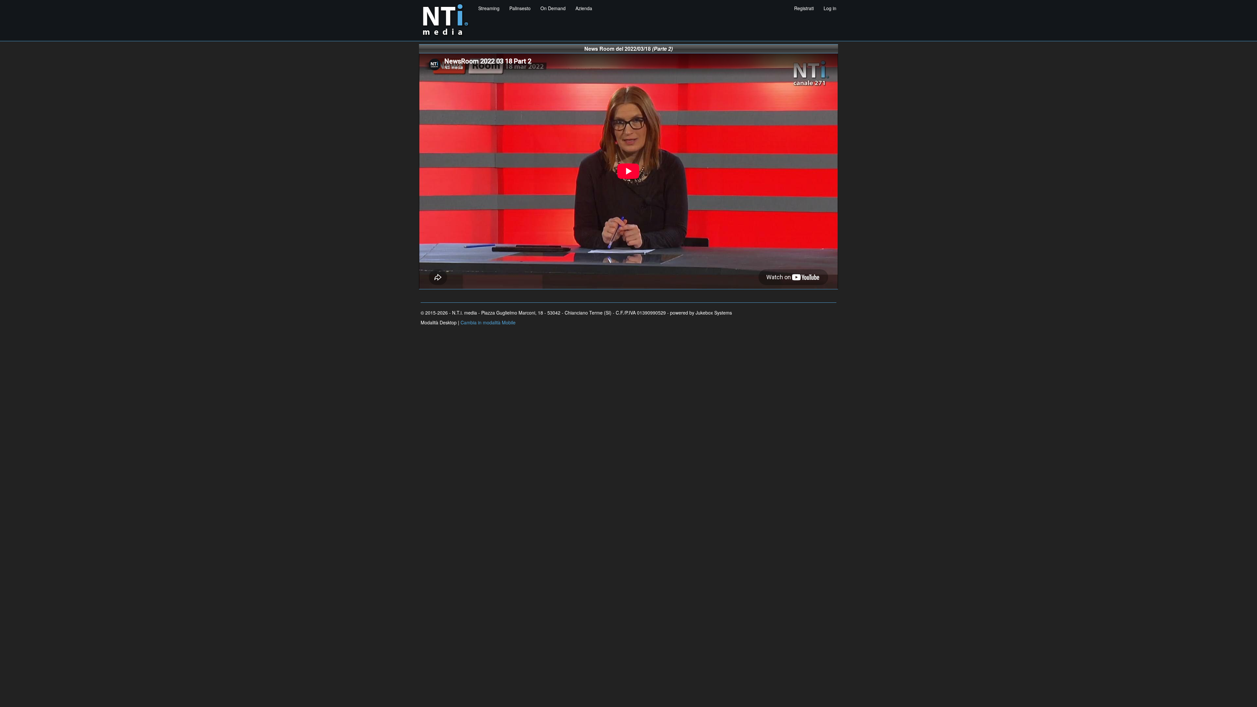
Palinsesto (520, 8)
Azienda (583, 8)
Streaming (489, 8)
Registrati (804, 8)
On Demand (553, 8)
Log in (830, 8)
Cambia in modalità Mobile (488, 322)
